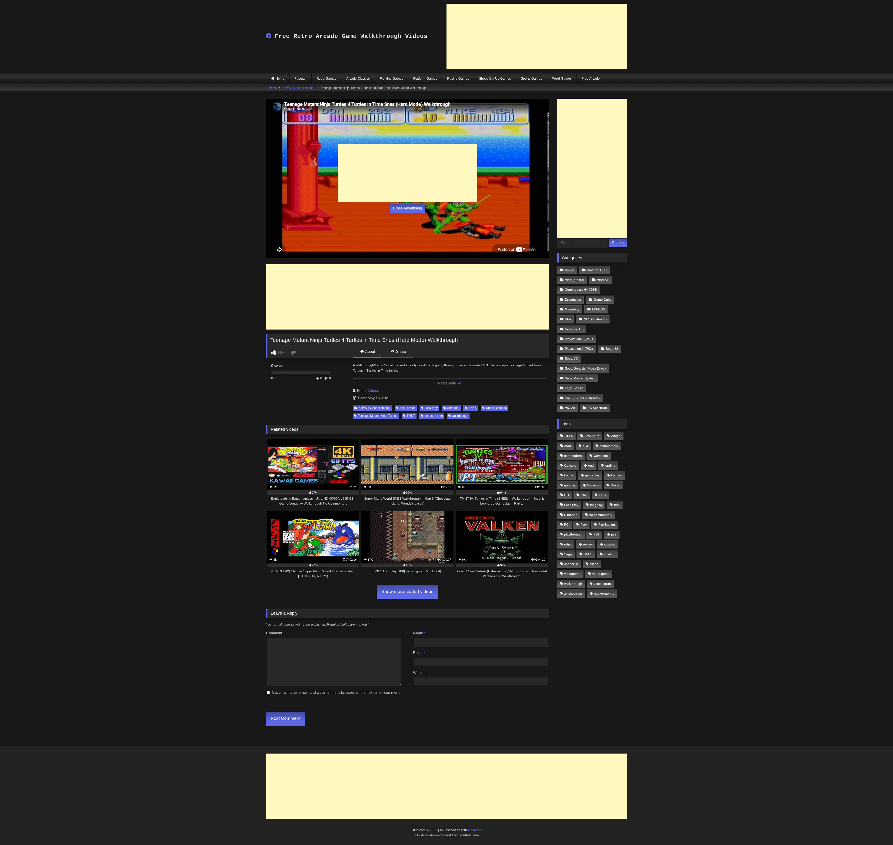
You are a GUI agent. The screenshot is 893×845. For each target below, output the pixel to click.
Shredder (453, 408)
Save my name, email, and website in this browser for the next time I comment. (336, 692)
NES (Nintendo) (595, 319)
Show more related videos (407, 591)
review (588, 544)
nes (617, 505)
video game (601, 574)
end (591, 465)
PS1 (596, 534)
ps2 (613, 534)
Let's (602, 495)
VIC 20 (570, 408)
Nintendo (570, 515)
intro (584, 495)
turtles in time (433, 415)
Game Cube (603, 299)
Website (420, 673)
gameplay (592, 475)
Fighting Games (391, 78)
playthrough (573, 534)
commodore (573, 456)
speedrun (571, 564)
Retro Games (326, 78)
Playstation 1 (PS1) (579, 339)
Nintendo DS (574, 329)
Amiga (569, 270)
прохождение (604, 593)
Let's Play (431, 408)
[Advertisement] (536, 36)
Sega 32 (612, 348)
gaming (569, 485)
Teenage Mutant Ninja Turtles (377, 415)
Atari (567, 446)
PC (566, 524)
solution (609, 554)
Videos (373, 391)
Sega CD (571, 358)
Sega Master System (580, 378)
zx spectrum (573, 593)
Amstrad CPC (597, 270)
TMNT (411, 415)
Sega (568, 554)
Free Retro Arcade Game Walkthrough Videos (349, 36)
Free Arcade (591, 78)
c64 (585, 446)
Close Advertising (407, 208)
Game (568, 475)
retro (567, 544)
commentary (609, 446)
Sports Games (531, 78)
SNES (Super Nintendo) (298, 88)
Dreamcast (573, 299)
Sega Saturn (574, 388)
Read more (447, 383)
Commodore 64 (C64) (581, 289)
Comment (274, 633)
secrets (609, 544)
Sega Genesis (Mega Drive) (585, 368)
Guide (615, 485)
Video (594, 564)
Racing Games (458, 78)
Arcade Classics (358, 78)
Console (570, 465)
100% (568, 436)
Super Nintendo (496, 408)
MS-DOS (598, 309)
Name (419, 633)
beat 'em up (407, 408)
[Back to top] (878, 831)
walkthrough (460, 415)
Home (280, 78)
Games (616, 475)
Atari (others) (574, 280)
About (369, 351)
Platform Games (425, 78)
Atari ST (603, 280)
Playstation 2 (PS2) (579, 348)
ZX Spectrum (597, 408)
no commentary (600, 515)
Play (583, 524)
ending (610, 465)
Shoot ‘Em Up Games (495, 78)
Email (419, 653)
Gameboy (572, 309)
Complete (601, 456)
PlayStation (606, 524)
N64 (568, 319)
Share (400, 351)
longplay (596, 505)
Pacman (300, 78)
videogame (572, 574)
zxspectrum (602, 584)
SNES (472, 408)
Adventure (592, 436)
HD (566, 495)
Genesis (593, 485)
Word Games (562, 78)
